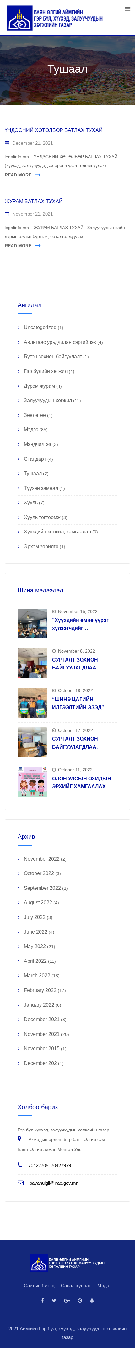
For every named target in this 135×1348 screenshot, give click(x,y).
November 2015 (42, 1048)
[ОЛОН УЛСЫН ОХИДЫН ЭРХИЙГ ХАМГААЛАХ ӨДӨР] (32, 782)
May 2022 (35, 946)
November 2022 (42, 859)
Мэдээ (31, 429)
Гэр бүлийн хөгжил (46, 371)
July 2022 (35, 917)
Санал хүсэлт (76, 1285)
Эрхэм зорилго (41, 546)
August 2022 (38, 902)
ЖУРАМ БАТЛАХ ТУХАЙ (34, 201)
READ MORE (18, 175)
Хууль (31, 502)
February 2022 (40, 990)
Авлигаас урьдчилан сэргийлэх (60, 342)
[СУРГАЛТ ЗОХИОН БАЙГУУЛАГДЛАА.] (32, 663)
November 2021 (42, 1034)
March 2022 (37, 975)
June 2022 (35, 932)
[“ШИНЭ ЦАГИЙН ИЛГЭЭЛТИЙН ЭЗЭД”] (32, 702)
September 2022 (42, 888)
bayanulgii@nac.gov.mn (54, 1183)
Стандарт (35, 459)
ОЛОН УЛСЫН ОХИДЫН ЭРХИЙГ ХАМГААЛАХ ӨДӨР (81, 786)
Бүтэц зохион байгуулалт (53, 356)
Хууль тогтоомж (42, 517)
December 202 (40, 1063)
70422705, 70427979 (49, 1165)
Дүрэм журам (39, 386)
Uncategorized (40, 327)
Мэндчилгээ (37, 444)
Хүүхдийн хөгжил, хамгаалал (57, 531)
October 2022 (39, 873)
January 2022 (39, 1005)
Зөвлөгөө (35, 415)
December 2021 (42, 1019)
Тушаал (33, 473)
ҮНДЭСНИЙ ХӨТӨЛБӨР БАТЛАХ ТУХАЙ (54, 130)
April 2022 (35, 961)
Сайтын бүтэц (39, 1285)
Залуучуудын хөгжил (48, 400)
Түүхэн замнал (41, 488)
